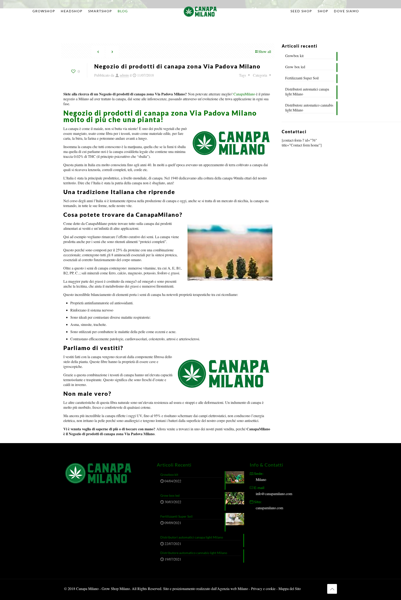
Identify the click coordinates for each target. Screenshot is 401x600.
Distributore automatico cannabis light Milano (309, 107)
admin (124, 75)
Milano (261, 479)
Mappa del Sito (289, 588)
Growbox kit (294, 55)
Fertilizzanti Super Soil (302, 77)
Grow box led (295, 66)
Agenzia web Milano (232, 588)
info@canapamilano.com (274, 493)
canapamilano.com (269, 507)
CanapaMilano (244, 93)
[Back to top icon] (332, 589)
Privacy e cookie (263, 588)
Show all (264, 51)
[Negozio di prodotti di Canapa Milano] (200, 11)
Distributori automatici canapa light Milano (307, 91)
